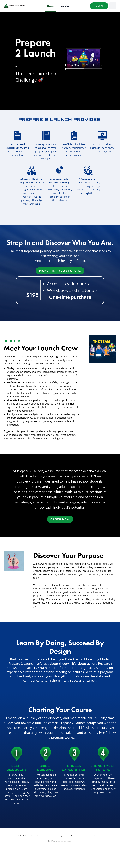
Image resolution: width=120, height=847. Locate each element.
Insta (100, 835)
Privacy (51, 835)
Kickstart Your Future (60, 270)
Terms (43, 835)
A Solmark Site (90, 835)
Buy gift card (62, 835)
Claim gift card (75, 835)
